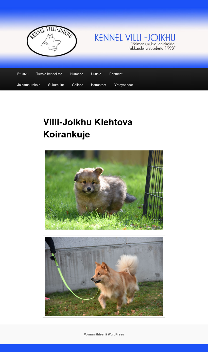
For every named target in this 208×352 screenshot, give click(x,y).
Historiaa (76, 73)
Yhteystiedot (123, 84)
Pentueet (116, 73)
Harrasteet (98, 84)
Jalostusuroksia (28, 84)
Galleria (77, 84)
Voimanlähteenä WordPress (104, 334)
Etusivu (22, 73)
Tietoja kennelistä (49, 73)
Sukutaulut (56, 84)
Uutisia (96, 73)
